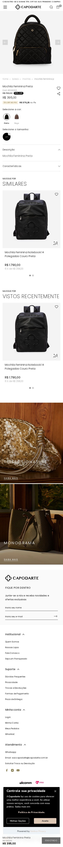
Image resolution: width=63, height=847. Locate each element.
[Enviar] (55, 616)
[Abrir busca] (51, 7)
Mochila (26, 79)
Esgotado (51, 840)
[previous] (5, 42)
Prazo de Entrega (13, 699)
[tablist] (31, 275)
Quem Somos (12, 641)
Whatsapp (10, 752)
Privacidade (11, 682)
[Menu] (5, 7)
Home (5, 79)
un (6, 136)
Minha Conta (12, 722)
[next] (57, 42)
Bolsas (15, 79)
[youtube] (18, 771)
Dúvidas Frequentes (15, 676)
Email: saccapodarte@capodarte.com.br (26, 757)
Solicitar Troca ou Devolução (20, 763)
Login (8, 717)
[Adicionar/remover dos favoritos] (58, 88)
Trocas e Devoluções (15, 688)
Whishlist (9, 734)
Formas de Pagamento (17, 693)
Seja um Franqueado (16, 658)
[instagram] (12, 771)
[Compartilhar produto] (58, 93)
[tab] (30, 275)
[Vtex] (40, 783)
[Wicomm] (26, 783)
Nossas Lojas (12, 647)
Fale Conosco (12, 653)
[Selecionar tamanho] (55, 243)
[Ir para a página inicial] (28, 7)
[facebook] (6, 771)
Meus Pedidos (12, 728)
